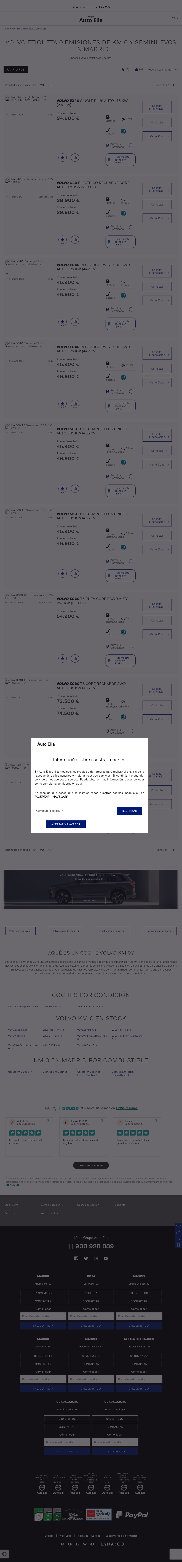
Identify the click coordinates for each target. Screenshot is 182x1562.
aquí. (79, 783)
